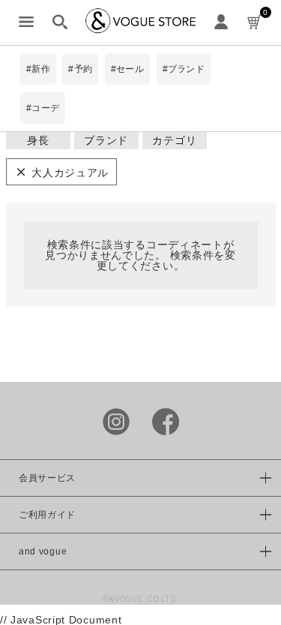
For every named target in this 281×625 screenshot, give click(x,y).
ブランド (106, 140)
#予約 (80, 69)
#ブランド (184, 69)
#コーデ (42, 108)
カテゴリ (174, 140)
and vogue (43, 551)
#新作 (38, 69)
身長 (38, 140)
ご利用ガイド (47, 514)
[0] (254, 22)
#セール (127, 69)
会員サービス (47, 478)
